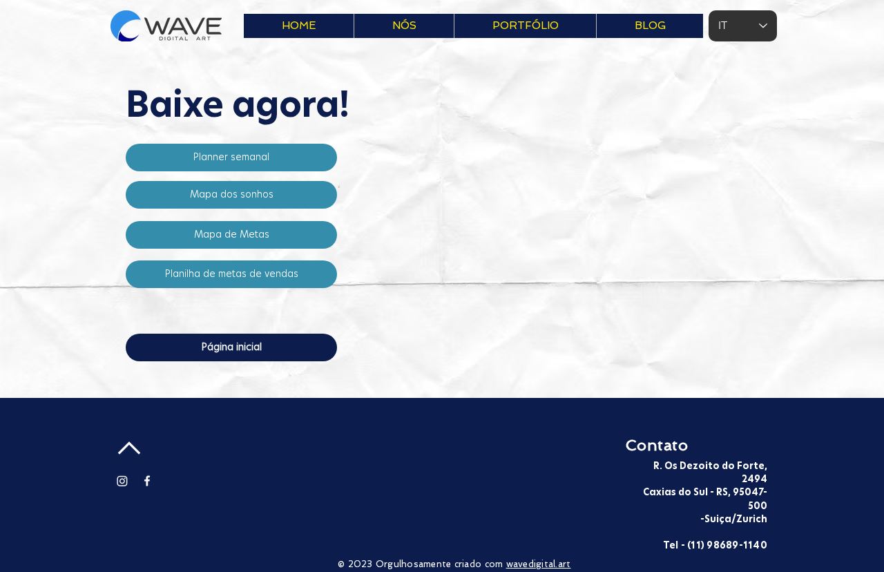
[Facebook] (147, 481)
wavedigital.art (538, 564)
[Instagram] (122, 481)
